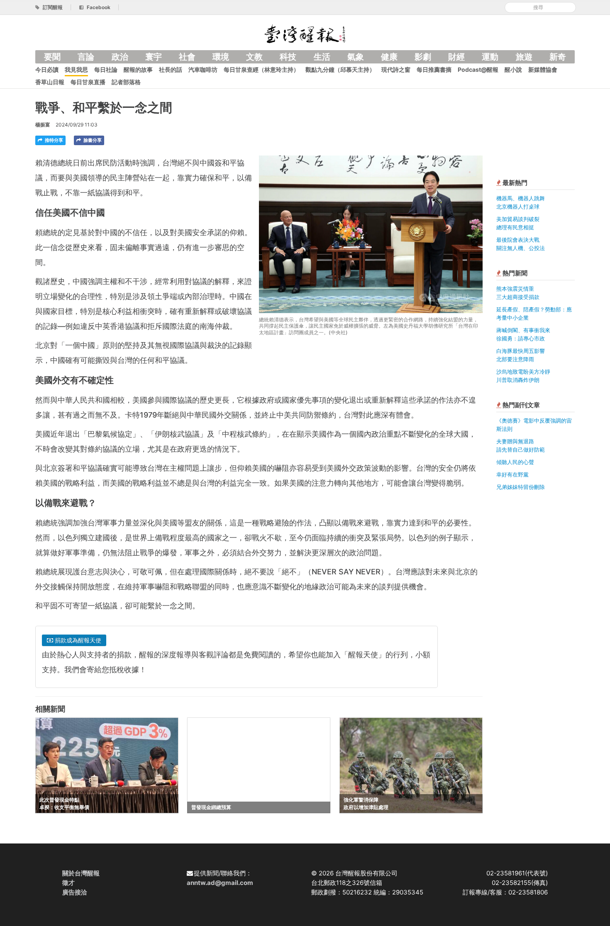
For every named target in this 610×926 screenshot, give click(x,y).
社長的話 (170, 69)
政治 (120, 57)
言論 (86, 57)
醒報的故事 (138, 69)
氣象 (355, 57)
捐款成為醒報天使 (77, 640)
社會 (187, 57)
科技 (288, 57)
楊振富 (42, 125)
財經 (456, 57)
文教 (254, 57)
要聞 (52, 57)
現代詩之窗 (395, 69)
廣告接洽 (74, 892)
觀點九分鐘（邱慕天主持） (340, 69)
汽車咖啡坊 (202, 69)
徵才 (68, 883)
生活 (322, 57)
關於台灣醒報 (81, 873)
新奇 (557, 57)
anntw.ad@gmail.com (220, 883)
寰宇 (153, 57)
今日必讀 (47, 69)
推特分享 (53, 140)
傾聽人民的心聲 (515, 462)
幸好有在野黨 (512, 474)
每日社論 (105, 69)
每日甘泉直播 (88, 81)
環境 (220, 57)
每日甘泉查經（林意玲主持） (261, 69)
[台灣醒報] (305, 32)
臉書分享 (92, 140)
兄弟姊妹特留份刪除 (520, 487)
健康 (389, 57)
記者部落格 (126, 81)
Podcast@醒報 (478, 69)
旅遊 (524, 57)
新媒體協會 (542, 69)
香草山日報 (49, 81)
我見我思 (76, 69)
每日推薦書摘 (434, 69)
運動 (490, 57)
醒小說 (513, 69)
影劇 (423, 57)
